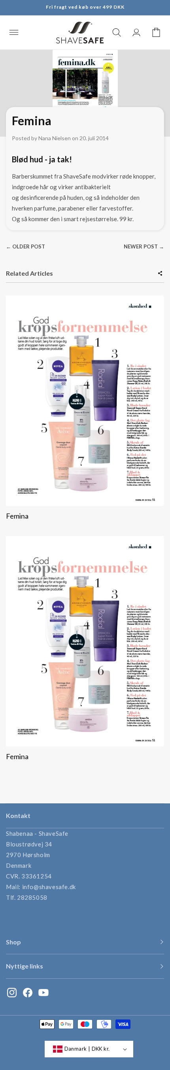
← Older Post (25, 246)
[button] (14, 32)
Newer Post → (144, 246)
